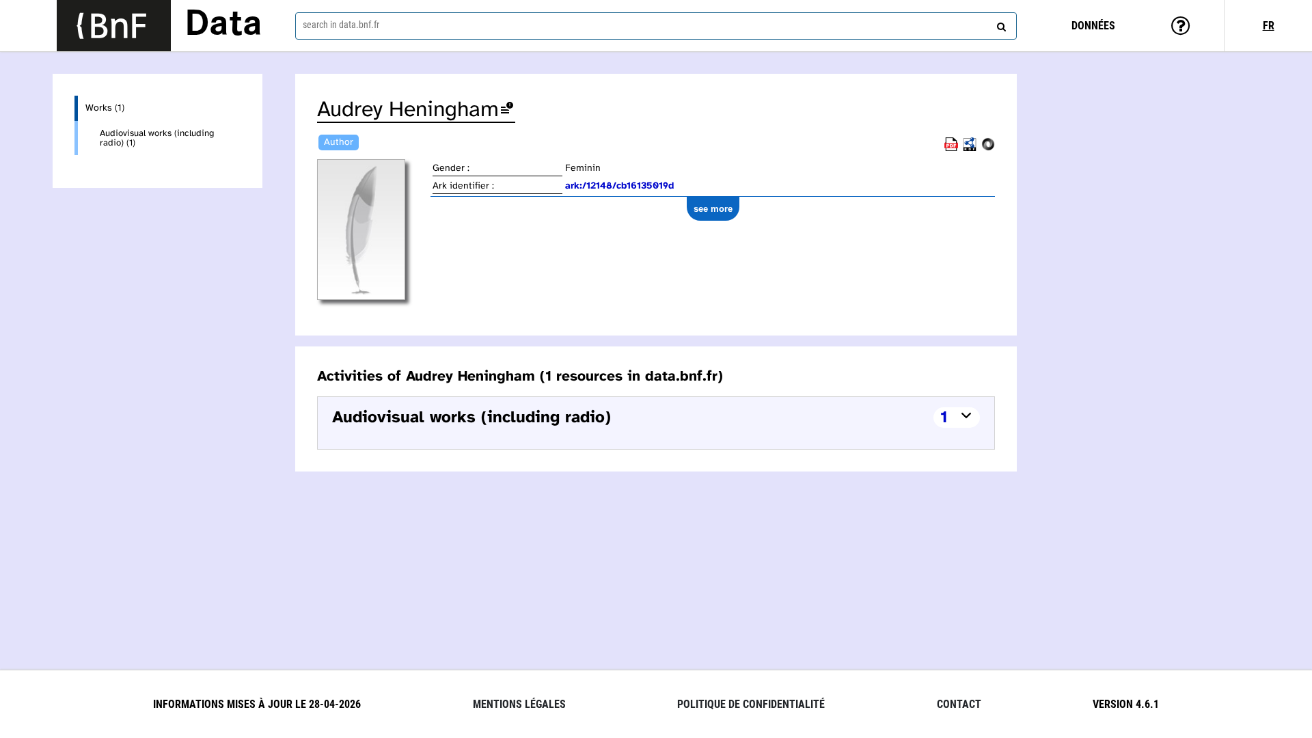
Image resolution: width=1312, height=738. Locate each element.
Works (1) (104, 108)
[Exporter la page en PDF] (951, 149)
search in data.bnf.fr (341, 24)
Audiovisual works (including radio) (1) (157, 138)
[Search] (1000, 24)
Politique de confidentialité (751, 704)
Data (223, 25)
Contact (959, 704)
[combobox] (656, 26)
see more (713, 209)
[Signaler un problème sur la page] (507, 110)
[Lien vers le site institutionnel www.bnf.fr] (114, 25)
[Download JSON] (988, 149)
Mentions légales (519, 704)
